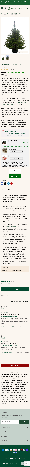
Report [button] (17, 326)
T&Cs (4, 463)
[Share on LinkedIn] (8, 183)
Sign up (25, 421)
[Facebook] (8, 458)
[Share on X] (5, 183)
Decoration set (14, 156)
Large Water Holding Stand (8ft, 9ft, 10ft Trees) (16, 146)
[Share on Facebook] (2, 183)
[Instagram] (13, 458)
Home (2, 13)
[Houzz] (10, 458)
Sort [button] (2, 296)
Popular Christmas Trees (13, 13)
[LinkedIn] (15, 458)
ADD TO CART (15, 176)
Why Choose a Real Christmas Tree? (11, 270)
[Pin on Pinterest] (11, 183)
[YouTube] (24, 458)
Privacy (8, 463)
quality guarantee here (19, 135)
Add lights (13, 149)
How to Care (5, 267)
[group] (15, 281)
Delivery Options (6, 189)
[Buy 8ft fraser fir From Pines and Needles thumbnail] (3, 58)
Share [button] (21, 326)
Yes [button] (14, 326)
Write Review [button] (15, 289)
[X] (22, 458)
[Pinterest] (17, 458)
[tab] (15, 301)
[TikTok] (19, 458)
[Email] (6, 458)
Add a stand (13, 140)
